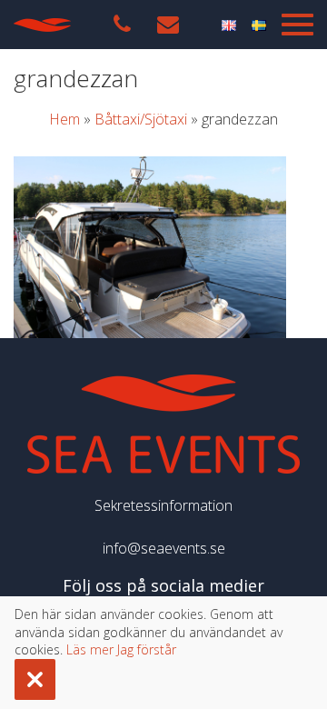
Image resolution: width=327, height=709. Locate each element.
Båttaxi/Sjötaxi (140, 119)
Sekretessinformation (163, 505)
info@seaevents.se (164, 548)
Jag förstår (146, 649)
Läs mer (90, 649)
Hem (64, 119)
